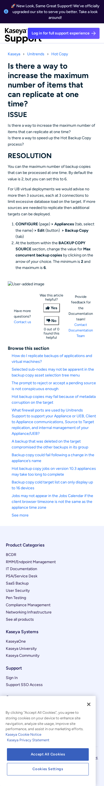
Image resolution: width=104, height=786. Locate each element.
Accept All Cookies (48, 754)
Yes (54, 308)
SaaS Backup (17, 583)
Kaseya (14, 54)
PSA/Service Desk (21, 576)
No (54, 320)
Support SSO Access (24, 684)
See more (20, 515)
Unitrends (35, 54)
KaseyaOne (16, 641)
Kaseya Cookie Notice (23, 734)
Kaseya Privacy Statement (28, 740)
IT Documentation (21, 569)
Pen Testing (16, 597)
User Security (18, 590)
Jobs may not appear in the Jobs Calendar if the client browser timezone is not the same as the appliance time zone (52, 501)
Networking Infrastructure (29, 612)
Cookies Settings (47, 769)
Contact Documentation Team (81, 330)
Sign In (12, 677)
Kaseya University (21, 648)
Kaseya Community (22, 655)
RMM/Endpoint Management (31, 562)
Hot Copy (59, 54)
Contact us (22, 322)
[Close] (89, 704)
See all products (20, 619)
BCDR (11, 554)
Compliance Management (28, 605)
